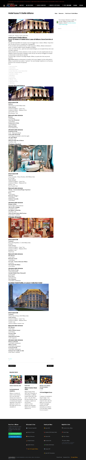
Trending (75, 5)
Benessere (61, 13)
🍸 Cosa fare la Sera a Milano (67, 428)
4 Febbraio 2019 (11, 35)
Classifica (21, 35)
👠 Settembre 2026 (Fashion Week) (50, 432)
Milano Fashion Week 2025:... (31, 388)
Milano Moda (25, 35)
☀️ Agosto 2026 (47, 428)
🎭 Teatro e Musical (65, 436)
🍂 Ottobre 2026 (47, 436)
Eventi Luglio (17, 1)
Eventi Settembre (27, 1)
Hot (70, 5)
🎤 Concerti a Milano (66, 440)
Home (56, 13)
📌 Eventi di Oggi (65, 432)
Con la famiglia (47, 385)
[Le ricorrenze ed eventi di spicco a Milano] (16, 379)
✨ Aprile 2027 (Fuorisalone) (49, 453)
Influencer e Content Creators (59, 1)
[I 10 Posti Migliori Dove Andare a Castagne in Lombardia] (46, 379)
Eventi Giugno (11, 1)
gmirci (11, 358)
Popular (81, 5)
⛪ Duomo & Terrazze (30, 432)
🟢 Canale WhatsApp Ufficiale (14, 433)
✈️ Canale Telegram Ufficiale (14, 436)
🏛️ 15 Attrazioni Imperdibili (31, 428)
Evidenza (11, 385)
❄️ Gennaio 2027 (47, 448)
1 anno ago (41, 390)
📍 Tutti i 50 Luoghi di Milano (32, 448)
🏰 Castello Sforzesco (30, 444)
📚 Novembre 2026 (47, 440)
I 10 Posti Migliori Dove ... (46, 393)
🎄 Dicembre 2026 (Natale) (49, 444)
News (20, 385)
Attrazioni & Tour (66, 457)
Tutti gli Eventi (59, 457)
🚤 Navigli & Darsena (30, 440)
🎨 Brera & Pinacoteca (30, 436)
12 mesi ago (32, 385)
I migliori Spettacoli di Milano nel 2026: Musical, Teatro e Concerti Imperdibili (42, 1)
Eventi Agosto (22, 1)
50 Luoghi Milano (74, 457)
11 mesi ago (11, 387)
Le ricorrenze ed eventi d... (14, 390)
